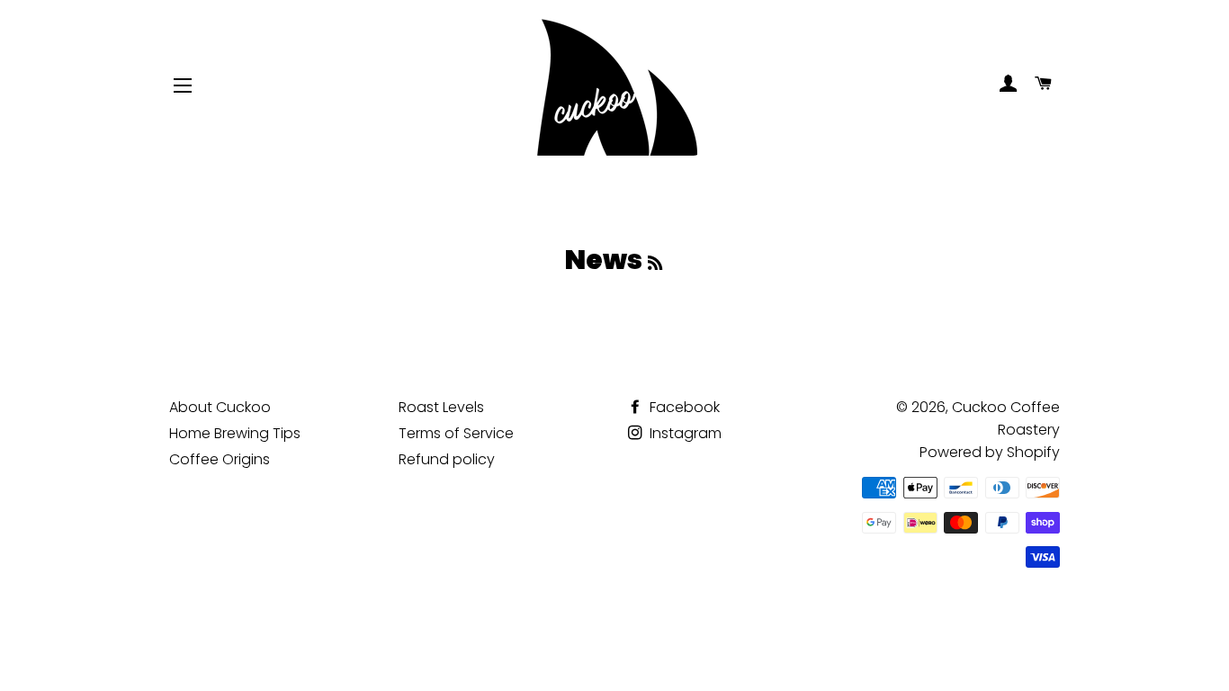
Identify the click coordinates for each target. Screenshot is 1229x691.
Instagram (684, 433)
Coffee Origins (219, 459)
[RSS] (655, 263)
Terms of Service (456, 433)
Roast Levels (441, 407)
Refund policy (447, 459)
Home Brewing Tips (235, 433)
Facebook (683, 407)
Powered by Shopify (990, 452)
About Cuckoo (220, 407)
